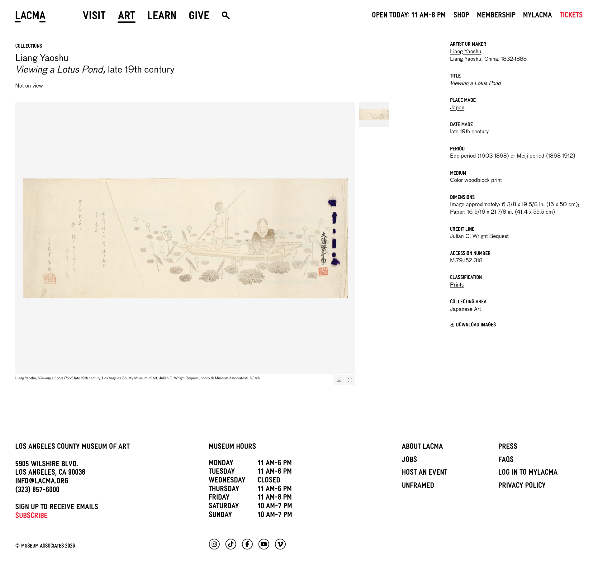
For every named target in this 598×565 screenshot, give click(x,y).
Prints (457, 285)
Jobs (409, 461)
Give (199, 18)
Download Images (476, 326)
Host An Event (424, 473)
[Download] (339, 380)
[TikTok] (230, 544)
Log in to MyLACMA (528, 473)
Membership (496, 16)
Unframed (418, 486)
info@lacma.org (42, 482)
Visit (94, 18)
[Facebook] (247, 544)
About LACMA (422, 448)
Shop (461, 16)
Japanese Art (465, 309)
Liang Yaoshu (465, 52)
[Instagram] (214, 544)
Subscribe (31, 517)
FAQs (506, 461)
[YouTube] (263, 544)
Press (507, 448)
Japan (457, 108)
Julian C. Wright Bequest (479, 236)
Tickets (571, 16)
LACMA (30, 18)
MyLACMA (537, 16)
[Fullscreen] (350, 380)
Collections (28, 47)
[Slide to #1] (374, 114)
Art (126, 18)
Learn (162, 18)
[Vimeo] (280, 544)
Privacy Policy (522, 486)
